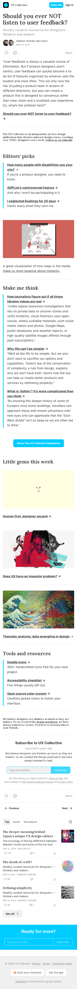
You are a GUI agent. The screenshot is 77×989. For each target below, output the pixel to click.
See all (10, 913)
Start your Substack (29, 972)
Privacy (36, 963)
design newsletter (47, 721)
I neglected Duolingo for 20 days (31, 201)
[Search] (70, 821)
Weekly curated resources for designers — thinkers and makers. (29, 868)
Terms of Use (56, 778)
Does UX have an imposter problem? (30, 576)
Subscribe (56, 5)
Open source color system (27, 693)
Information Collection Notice (37, 781)
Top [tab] (7, 821)
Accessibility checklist (24, 680)
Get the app (56, 972)
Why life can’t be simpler (26, 349)
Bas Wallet (24, 848)
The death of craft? (17, 862)
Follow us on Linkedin (58, 140)
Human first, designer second (25, 516)
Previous (14, 808)
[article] (38, 842)
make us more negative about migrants (31, 271)
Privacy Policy (65, 781)
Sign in (69, 5)
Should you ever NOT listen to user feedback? (37, 114)
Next (65, 808)
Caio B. (44, 41)
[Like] (6, 52)
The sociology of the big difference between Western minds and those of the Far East (30, 842)
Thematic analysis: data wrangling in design (36, 636)
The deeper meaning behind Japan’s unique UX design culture (28, 834)
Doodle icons (17, 662)
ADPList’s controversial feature (30, 187)
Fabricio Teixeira (25, 41)
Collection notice (62, 963)
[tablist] (21, 821)
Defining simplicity (17, 888)
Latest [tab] (16, 821)
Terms (46, 963)
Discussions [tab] (30, 821)
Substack (20, 981)
